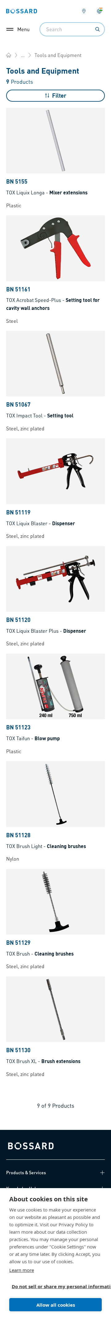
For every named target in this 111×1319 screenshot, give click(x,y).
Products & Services (26, 1172)
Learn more (21, 1270)
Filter (59, 95)
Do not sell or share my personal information (53, 1286)
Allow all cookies (55, 1305)
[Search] (97, 29)
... (23, 55)
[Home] (8, 55)
